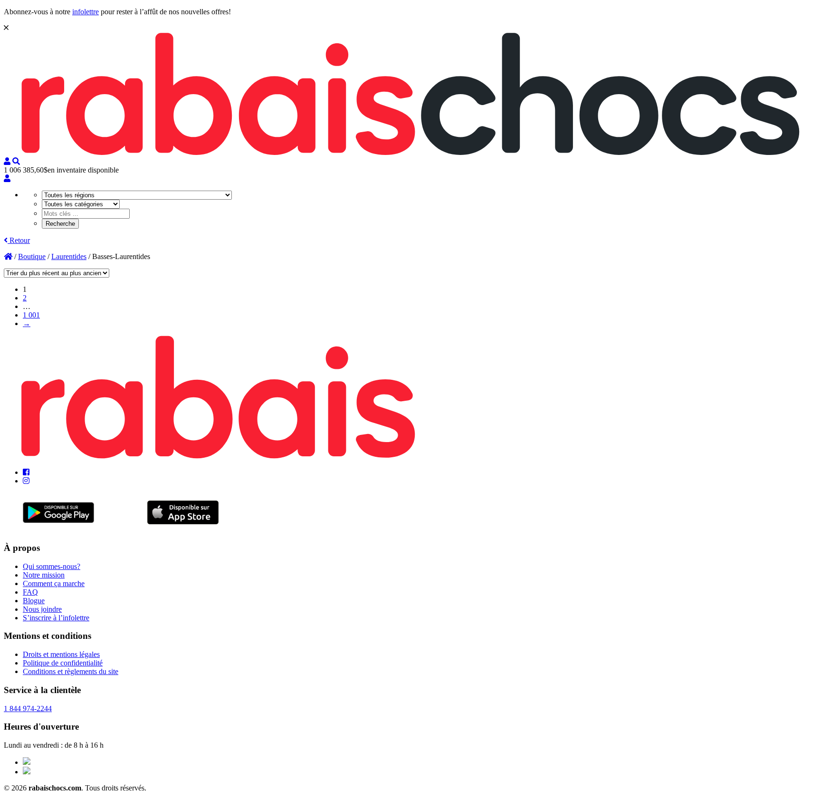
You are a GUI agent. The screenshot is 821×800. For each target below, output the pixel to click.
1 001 (31, 315)
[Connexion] (7, 178)
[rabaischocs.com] (410, 153)
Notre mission (44, 575)
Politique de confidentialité (63, 663)
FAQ (30, 592)
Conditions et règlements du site (70, 671)
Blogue (34, 601)
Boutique (32, 256)
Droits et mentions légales (61, 654)
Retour (19, 240)
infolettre (85, 12)
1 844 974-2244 (28, 708)
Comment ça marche (54, 583)
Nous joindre (42, 609)
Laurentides (68, 256)
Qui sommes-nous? (51, 566)
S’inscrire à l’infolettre (56, 618)
